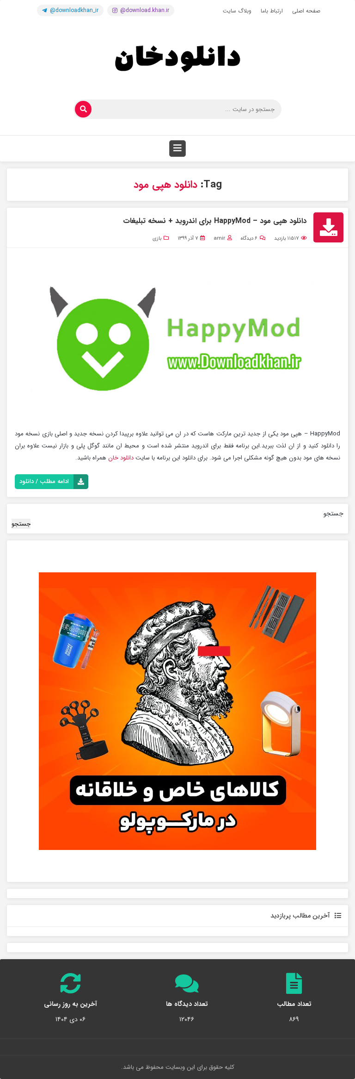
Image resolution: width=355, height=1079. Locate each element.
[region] (177, 711)
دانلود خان (121, 458)
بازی (157, 238)
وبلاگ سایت (237, 10)
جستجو (333, 513)
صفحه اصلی (306, 10)
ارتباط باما (272, 10)
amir (219, 238)
